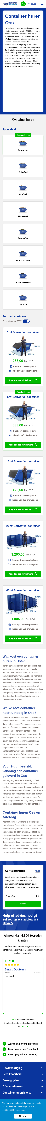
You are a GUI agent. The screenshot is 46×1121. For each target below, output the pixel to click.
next (42, 1014)
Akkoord (23, 1116)
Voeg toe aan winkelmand (21, 380)
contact (18, 887)
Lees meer (20, 1110)
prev (3, 1014)
